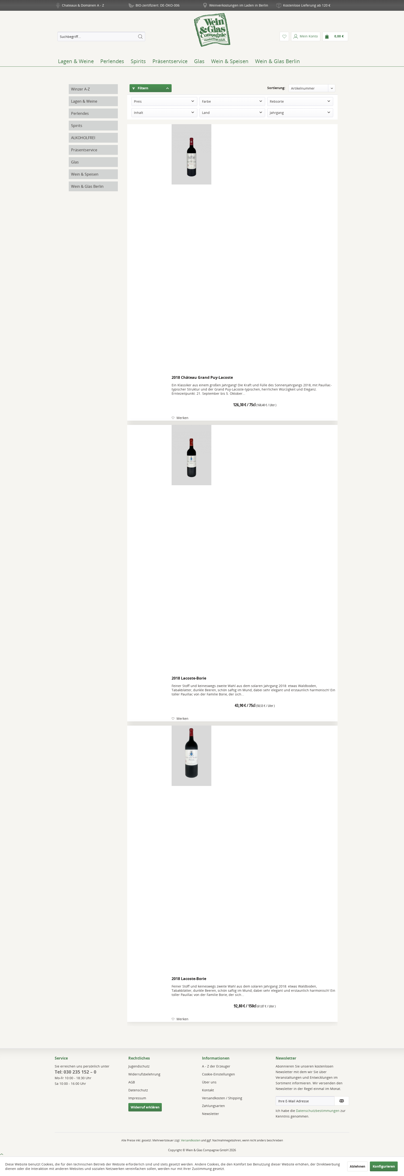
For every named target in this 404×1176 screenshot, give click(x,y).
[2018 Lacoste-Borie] (191, 549)
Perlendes (80, 113)
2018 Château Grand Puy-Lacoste (202, 377)
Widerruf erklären (145, 1107)
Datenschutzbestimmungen (317, 1110)
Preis (138, 101)
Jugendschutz (139, 1066)
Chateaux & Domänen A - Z (83, 5)
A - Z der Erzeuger (216, 1066)
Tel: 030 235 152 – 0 (75, 1072)
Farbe (206, 101)
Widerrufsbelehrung (144, 1074)
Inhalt (138, 112)
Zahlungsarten (213, 1106)
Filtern (142, 88)
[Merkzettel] (284, 36)
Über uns (209, 1082)
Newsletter (210, 1113)
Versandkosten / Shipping (222, 1098)
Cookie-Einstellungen (218, 1074)
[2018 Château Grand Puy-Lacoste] (191, 248)
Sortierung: (276, 88)
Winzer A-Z (80, 89)
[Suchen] (140, 36)
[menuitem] (101, 36)
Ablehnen (357, 1166)
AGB (131, 1082)
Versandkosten (190, 1140)
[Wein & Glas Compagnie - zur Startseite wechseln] (212, 30)
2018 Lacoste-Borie (189, 678)
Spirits (76, 125)
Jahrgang (277, 112)
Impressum (137, 1098)
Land (206, 112)
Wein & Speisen (84, 174)
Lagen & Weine (84, 101)
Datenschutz (138, 1090)
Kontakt (208, 1090)
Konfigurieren (384, 1166)
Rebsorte (277, 101)
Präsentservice (84, 149)
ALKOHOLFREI (83, 137)
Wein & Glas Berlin (87, 186)
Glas (75, 162)
